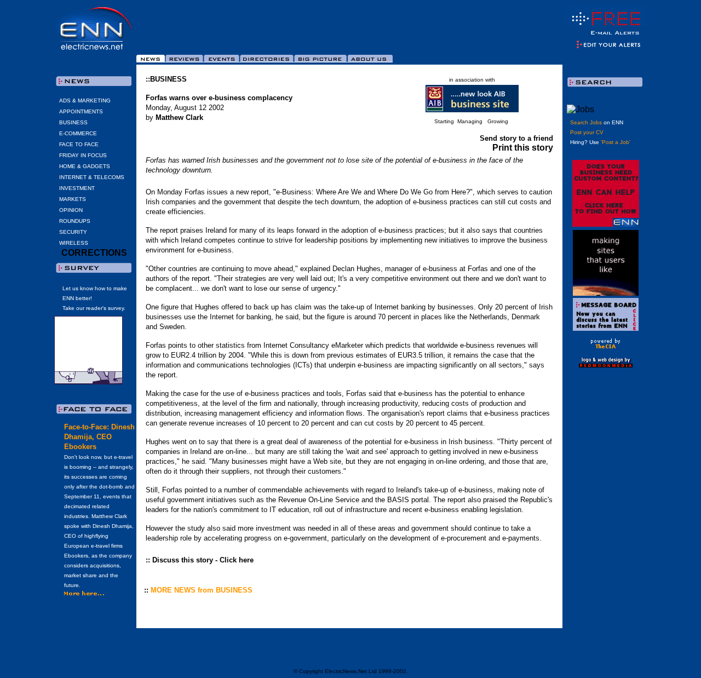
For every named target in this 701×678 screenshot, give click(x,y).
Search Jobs (586, 122)
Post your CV (587, 132)
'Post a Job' (615, 142)
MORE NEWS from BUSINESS (201, 590)
